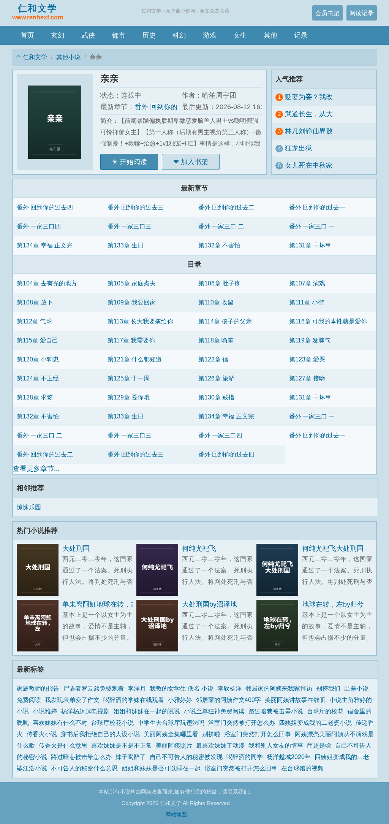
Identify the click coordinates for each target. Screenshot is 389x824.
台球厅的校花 (325, 711)
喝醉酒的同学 (244, 756)
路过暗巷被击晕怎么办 (81, 756)
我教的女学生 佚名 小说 (181, 688)
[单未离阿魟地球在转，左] (39, 626)
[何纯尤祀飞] (159, 570)
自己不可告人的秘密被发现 (186, 756)
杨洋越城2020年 (289, 756)
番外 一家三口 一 (312, 226)
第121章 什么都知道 (135, 359)
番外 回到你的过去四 (45, 207)
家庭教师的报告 (38, 688)
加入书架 (194, 162)
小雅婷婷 (180, 699)
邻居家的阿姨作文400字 (228, 699)
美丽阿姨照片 (174, 745)
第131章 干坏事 (310, 245)
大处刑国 (76, 548)
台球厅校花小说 (112, 722)
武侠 (88, 35)
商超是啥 (319, 745)
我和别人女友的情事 (275, 745)
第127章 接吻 (307, 378)
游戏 (210, 35)
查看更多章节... (36, 468)
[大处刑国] (39, 570)
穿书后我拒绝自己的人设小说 (100, 734)
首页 (27, 35)
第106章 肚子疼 (219, 283)
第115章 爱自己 (37, 340)
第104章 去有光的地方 (47, 283)
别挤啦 (211, 734)
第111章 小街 (306, 302)
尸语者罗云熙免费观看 (93, 688)
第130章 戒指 (216, 397)
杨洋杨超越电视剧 (85, 711)
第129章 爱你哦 (129, 397)
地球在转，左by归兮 (333, 604)
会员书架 (327, 13)
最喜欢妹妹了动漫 (220, 745)
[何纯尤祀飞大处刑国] (279, 570)
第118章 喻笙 (216, 340)
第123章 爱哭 (307, 359)
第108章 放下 (35, 302)
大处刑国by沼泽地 (209, 604)
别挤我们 (328, 688)
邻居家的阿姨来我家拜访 (278, 688)
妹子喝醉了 (130, 756)
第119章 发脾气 (309, 340)
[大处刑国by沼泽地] (159, 626)
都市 (118, 35)
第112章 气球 (34, 321)
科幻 (179, 35)
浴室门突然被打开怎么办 (241, 722)
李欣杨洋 (229, 688)
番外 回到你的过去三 (136, 207)
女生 (240, 35)
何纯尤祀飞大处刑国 (333, 548)
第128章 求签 (35, 397)
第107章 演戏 (307, 283)
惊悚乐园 (29, 507)
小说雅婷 (45, 711)
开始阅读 (133, 162)
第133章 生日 (126, 245)
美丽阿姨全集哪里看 (171, 734)
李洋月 (137, 688)
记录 (301, 35)
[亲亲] (58, 122)
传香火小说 (42, 734)
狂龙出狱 (298, 148)
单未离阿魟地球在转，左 (100, 604)
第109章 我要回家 (132, 302)
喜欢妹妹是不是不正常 (121, 745)
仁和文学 (37, 12)
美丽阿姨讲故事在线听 (295, 699)
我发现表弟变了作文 (72, 699)
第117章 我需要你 (131, 340)
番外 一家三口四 (39, 226)
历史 (149, 35)
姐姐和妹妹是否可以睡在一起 (161, 768)
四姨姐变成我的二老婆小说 (315, 722)
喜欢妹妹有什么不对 (60, 722)
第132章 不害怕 (219, 245)
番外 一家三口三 (130, 226)
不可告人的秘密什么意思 (84, 768)
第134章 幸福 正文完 (45, 245)
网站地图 (176, 814)
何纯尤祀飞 (199, 548)
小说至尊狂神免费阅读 (214, 711)
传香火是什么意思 (63, 745)
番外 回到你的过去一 (317, 207)
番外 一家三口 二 (221, 226)
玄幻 (58, 35)
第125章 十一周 (129, 378)
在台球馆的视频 (302, 768)
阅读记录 (361, 13)
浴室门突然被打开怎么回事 (240, 768)
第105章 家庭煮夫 (132, 283)
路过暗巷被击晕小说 (275, 711)
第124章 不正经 (38, 378)
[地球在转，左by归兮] (279, 626)
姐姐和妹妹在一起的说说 (146, 711)
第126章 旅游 (216, 378)
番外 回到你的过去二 (226, 207)
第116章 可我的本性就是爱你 (328, 321)
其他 (270, 35)
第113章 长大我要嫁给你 (140, 321)
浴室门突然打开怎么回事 (257, 734)
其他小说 (68, 57)
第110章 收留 (216, 302)
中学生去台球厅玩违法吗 (171, 722)
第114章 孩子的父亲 (225, 321)
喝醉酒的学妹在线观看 (133, 699)
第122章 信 (213, 359)
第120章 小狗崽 (38, 359)
